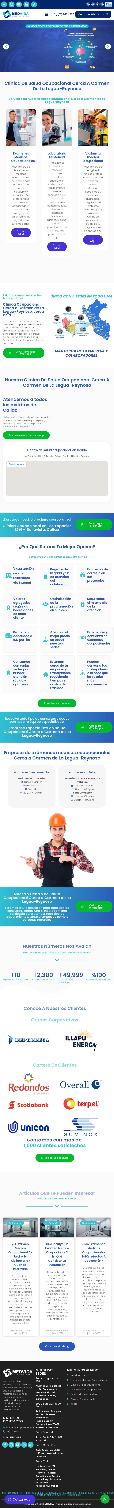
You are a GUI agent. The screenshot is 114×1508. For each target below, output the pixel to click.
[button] (46, 14)
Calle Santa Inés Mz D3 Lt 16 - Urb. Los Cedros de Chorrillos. (49, 1453)
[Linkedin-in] (26, 4)
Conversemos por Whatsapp (39, 60)
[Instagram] (12, 4)
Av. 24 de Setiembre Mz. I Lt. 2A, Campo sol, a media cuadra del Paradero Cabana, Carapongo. (49, 1392)
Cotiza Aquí (21, 233)
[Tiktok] (34, 4)
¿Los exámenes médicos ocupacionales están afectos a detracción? (94, 1252)
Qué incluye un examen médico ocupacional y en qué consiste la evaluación (57, 1254)
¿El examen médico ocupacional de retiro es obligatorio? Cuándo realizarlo (20, 1256)
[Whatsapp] (105, 1499)
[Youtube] (19, 4)
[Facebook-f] (4, 4)
